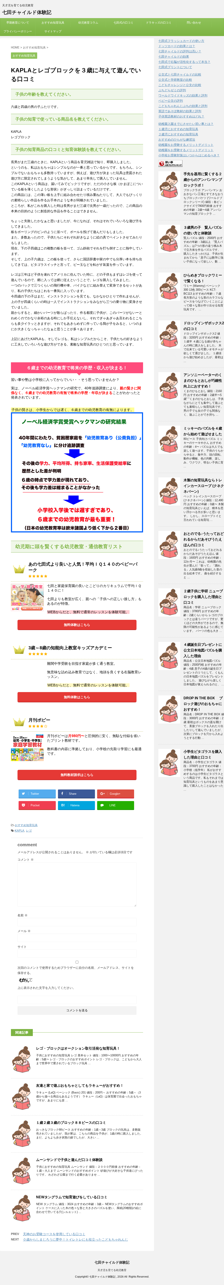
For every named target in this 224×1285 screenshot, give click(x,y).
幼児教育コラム (88, 22)
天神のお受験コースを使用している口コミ (54, 1234)
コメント (26, 859)
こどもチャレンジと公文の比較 (179, 85)
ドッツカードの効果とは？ (176, 46)
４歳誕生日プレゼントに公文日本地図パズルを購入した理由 (203, 650)
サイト (22, 946)
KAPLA (19, 830)
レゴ (29, 830)
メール (24, 931)
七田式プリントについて (175, 67)
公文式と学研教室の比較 (175, 79)
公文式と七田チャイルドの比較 (179, 74)
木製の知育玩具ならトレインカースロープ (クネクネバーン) (204, 485)
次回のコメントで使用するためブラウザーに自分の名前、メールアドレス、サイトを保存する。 (76, 970)
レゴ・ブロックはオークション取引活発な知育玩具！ (78, 1048)
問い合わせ (194, 22)
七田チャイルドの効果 (173, 56)
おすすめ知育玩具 (53, 22)
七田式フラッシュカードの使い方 (181, 41)
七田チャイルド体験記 (26, 12)
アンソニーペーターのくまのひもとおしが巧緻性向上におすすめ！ (203, 380)
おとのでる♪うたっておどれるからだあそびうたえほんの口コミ (204, 539)
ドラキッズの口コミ (159, 22)
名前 (23, 915)
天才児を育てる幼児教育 (112, 1270)
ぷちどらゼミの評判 (172, 90)
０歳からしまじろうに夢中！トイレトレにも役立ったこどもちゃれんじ (75, 1239)
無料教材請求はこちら (77, 775)
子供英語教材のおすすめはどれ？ (181, 116)
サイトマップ (52, 31)
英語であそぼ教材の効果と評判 (179, 111)
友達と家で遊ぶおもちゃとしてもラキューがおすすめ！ (80, 1085)
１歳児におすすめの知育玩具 (178, 129)
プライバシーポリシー (18, 31)
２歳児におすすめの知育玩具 (178, 134)
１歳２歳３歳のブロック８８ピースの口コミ (71, 1122)
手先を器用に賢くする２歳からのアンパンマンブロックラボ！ (203, 179)
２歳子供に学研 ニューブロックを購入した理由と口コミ (203, 596)
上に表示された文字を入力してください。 (47, 988)
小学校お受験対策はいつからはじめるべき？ (189, 155)
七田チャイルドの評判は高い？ (179, 51)
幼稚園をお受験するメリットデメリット (186, 145)
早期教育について (17, 22)
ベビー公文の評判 (170, 100)
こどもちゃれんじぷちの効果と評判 (182, 106)
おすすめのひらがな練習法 (176, 139)
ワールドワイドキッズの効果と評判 (182, 95)
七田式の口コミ (123, 22)
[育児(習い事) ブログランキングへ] (170, 165)
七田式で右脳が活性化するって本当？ (184, 62)
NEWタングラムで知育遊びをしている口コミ (71, 1197)
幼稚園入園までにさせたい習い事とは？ (186, 124)
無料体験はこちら (77, 625)
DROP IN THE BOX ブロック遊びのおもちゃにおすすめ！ (203, 703)
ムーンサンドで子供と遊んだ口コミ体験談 (69, 1160)
